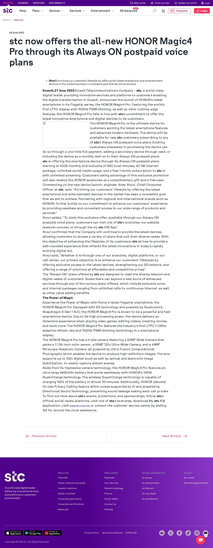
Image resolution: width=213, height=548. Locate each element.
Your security (111, 483)
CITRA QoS (131, 533)
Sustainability (57, 3)
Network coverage (113, 488)
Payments (109, 478)
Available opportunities (196, 483)
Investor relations (67, 488)
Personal (8, 3)
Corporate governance (69, 499)
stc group (147, 478)
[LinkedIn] (162, 533)
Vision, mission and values (71, 483)
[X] (170, 533)
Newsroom (19, 20)
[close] (206, 535)
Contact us (110, 504)
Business (23, 3)
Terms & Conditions (112, 533)
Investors (38, 3)
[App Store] (14, 533)
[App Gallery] (53, 533)
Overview (63, 478)
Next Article (171, 436)
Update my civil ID (187, 3)
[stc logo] (7, 11)
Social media (111, 499)
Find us (108, 494)
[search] (154, 11)
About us (7, 20)
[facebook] (179, 533)
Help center (140, 3)
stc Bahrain (148, 488)
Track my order (162, 3)
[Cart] (163, 10)
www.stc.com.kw (79, 405)
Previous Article (44, 436)
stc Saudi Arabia (150, 483)
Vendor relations (66, 494)
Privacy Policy (91, 533)
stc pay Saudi (149, 494)
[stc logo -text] (15, 476)
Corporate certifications (71, 504)
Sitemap (108, 509)
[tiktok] (188, 533)
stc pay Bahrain (150, 499)
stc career (189, 478)
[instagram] (197, 533)
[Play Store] (33, 533)
